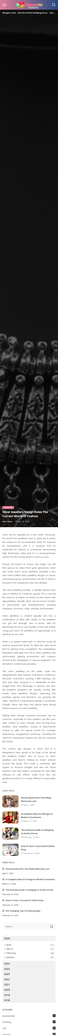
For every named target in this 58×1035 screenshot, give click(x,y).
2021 (7, 984)
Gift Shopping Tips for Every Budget (23, 910)
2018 (7, 1000)
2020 (7, 990)
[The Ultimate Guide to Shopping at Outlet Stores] (10, 834)
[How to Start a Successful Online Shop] (10, 850)
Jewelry (8, 507)
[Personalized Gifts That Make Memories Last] (10, 801)
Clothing (6, 1022)
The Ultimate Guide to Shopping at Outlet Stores (37, 831)
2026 (7, 938)
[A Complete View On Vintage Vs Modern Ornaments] (10, 817)
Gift (4, 1028)
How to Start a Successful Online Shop (24, 900)
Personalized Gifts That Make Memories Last (36, 799)
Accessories (8, 1016)
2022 (7, 979)
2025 (7, 963)
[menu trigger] (5, 5)
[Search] (54, 5)
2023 (7, 974)
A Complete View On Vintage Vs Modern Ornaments (37, 815)
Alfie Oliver (7, 521)
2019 (7, 995)
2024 (7, 969)
